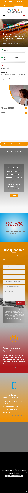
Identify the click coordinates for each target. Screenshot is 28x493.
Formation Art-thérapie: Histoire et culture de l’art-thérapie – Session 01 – (14, 174)
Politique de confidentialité (16, 475)
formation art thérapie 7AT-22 (13, 44)
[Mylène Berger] (18, 95)
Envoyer (20, 302)
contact (9, 5)
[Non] (26, 472)
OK (6, 475)
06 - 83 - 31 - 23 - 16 (14, 1)
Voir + (14, 195)
